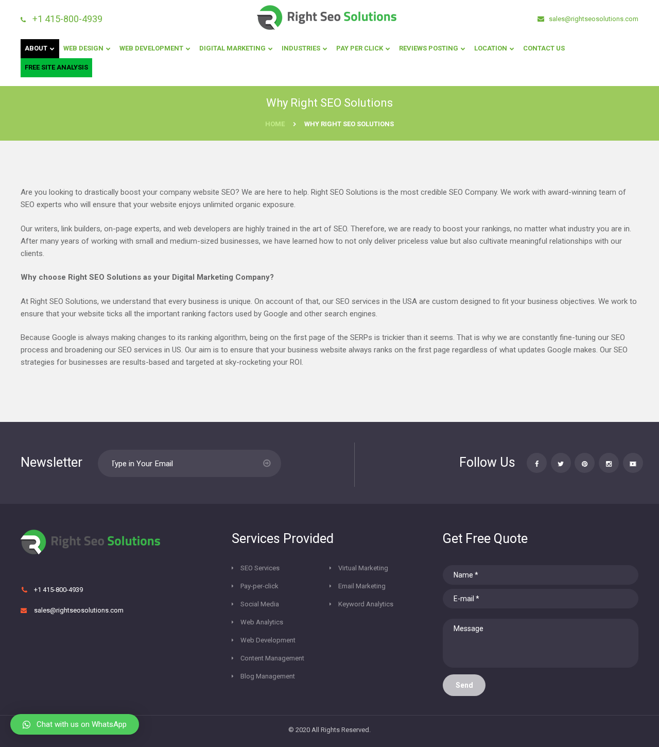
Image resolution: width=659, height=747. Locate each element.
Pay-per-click (259, 586)
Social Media (259, 604)
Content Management (272, 658)
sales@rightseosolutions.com (592, 19)
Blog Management (267, 676)
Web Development (268, 640)
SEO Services (260, 568)
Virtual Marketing (363, 568)
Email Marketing (362, 586)
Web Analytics (261, 622)
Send (464, 685)
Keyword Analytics (365, 604)
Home (275, 124)
